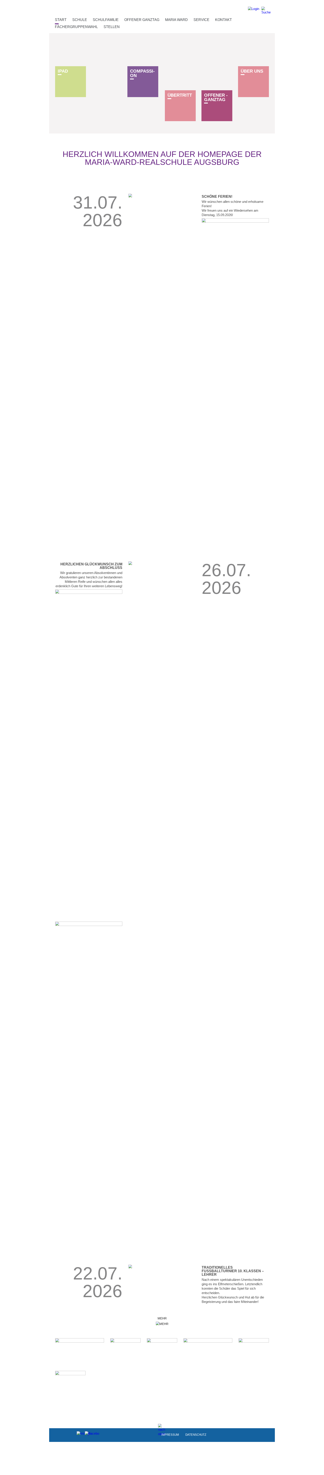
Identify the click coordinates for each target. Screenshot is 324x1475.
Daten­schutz (195, 1434)
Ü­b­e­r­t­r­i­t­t (180, 95)
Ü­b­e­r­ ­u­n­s (252, 71)
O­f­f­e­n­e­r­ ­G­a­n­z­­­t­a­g (216, 97)
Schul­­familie (106, 20)
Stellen (112, 27)
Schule (79, 20)
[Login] (253, 10)
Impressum (170, 1434)
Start (61, 20)
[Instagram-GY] (80, 1434)
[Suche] (266, 10)
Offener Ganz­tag (141, 20)
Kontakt (223, 20)
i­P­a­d (63, 71)
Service (201, 20)
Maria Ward (176, 20)
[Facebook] (88, 1434)
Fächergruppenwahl (76, 27)
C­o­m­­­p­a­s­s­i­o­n (142, 73)
